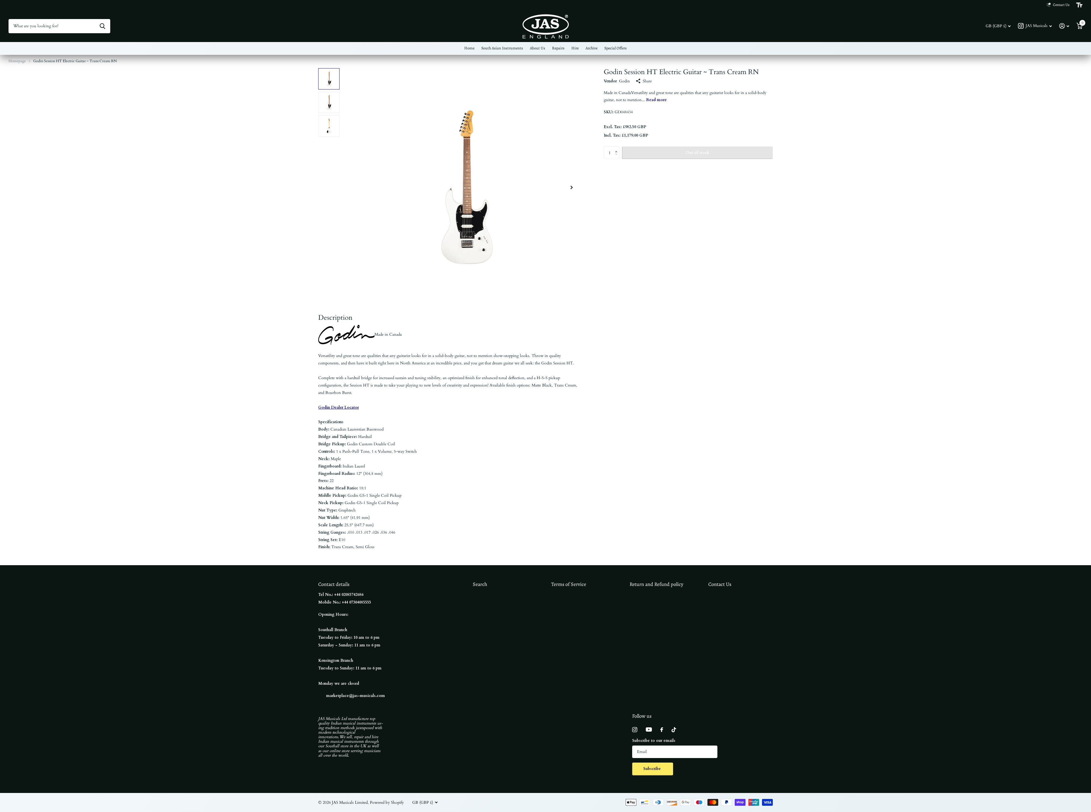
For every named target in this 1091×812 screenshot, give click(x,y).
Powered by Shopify (387, 802)
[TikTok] (674, 729)
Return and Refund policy (656, 584)
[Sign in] (1064, 26)
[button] (571, 187)
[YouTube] (649, 729)
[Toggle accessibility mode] (1079, 5)
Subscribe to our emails (653, 740)
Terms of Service (568, 584)
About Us (537, 48)
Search (480, 584)
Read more (656, 100)
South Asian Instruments (502, 48)
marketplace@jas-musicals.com (355, 695)
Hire (575, 48)
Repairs (558, 48)
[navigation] (329, 78)
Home (469, 48)
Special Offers (615, 48)
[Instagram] (634, 729)
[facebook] (661, 729)
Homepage (17, 61)
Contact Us (719, 584)
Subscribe (652, 768)
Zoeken (102, 26)
